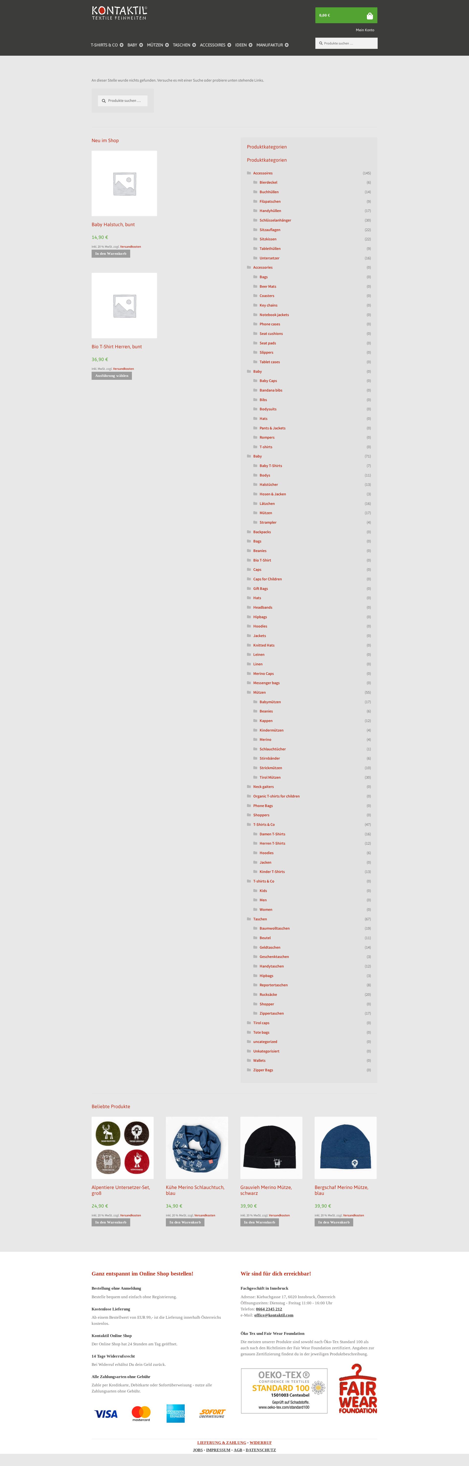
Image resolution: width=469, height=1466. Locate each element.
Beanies (259, 550)
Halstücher (269, 484)
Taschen (260, 918)
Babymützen (270, 701)
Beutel (265, 937)
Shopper (267, 1003)
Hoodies (260, 626)
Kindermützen (272, 730)
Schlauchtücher (273, 748)
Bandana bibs (271, 390)
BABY (132, 44)
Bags (264, 276)
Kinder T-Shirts (272, 871)
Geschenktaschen (274, 956)
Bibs (263, 399)
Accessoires (263, 172)
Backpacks (262, 531)
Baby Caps (268, 380)
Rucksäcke (268, 994)
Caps (257, 569)
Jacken (265, 862)
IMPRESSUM (218, 1450)
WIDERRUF (261, 1443)
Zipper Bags (263, 1069)
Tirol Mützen (270, 777)
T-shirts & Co (263, 881)
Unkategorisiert (266, 1051)
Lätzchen (267, 503)
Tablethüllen (270, 248)
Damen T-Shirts (272, 833)
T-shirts (266, 446)
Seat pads (268, 342)
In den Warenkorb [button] (111, 253)
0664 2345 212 (269, 1309)
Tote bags (261, 1032)
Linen (258, 663)
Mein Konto (365, 30)
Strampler (268, 522)
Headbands (262, 607)
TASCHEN (181, 44)
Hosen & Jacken (273, 493)
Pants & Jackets (273, 427)
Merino (265, 739)
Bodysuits (268, 408)
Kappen (266, 720)
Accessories (263, 267)
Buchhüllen (269, 191)
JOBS (198, 1450)
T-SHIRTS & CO (104, 44)
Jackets (259, 635)
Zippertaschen (272, 1013)
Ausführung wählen (111, 376)
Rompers (267, 437)
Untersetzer (269, 257)
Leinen (259, 654)
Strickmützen (271, 767)
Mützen (266, 512)
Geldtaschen (270, 947)
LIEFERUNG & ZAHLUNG (221, 1443)
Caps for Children (267, 578)
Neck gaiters (263, 786)
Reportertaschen (274, 984)
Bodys (265, 475)
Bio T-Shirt (262, 560)
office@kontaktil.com (273, 1315)
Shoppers (261, 814)
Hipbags (260, 616)
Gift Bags (260, 588)
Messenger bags (266, 682)
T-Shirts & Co (264, 824)
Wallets (259, 1060)
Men (263, 899)
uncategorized (265, 1041)
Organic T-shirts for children (276, 796)
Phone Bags (263, 805)
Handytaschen (272, 966)
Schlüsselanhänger (275, 220)
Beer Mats (268, 286)
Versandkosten (130, 246)
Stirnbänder (270, 758)
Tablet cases (270, 361)
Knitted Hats (264, 645)
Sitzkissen (268, 238)
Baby (257, 371)
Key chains (268, 305)
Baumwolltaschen (275, 928)
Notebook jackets (274, 314)
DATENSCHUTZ (261, 1450)
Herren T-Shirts (272, 843)
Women (266, 909)
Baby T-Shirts (271, 465)
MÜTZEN (155, 44)
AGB (238, 1450)
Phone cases (270, 323)
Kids (263, 890)
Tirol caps (261, 1022)
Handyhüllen (270, 210)
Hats (263, 418)
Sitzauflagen (270, 229)
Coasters (267, 295)
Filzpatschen (270, 201)
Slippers (266, 352)
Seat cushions (271, 333)
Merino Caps (263, 673)
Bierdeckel (268, 182)
